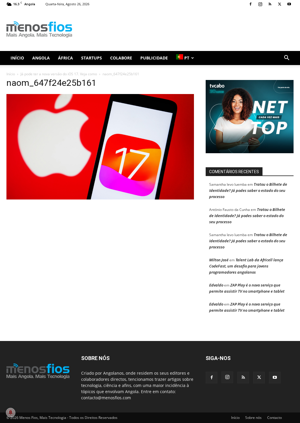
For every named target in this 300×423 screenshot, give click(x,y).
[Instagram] (260, 4)
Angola (41, 58)
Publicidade (154, 58)
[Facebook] (250, 4)
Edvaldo (216, 285)
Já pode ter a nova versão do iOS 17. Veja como (59, 73)
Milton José (219, 259)
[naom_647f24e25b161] (100, 197)
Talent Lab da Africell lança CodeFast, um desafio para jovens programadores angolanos (246, 266)
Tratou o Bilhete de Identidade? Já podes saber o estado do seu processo (248, 190)
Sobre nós (253, 417)
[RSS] (269, 4)
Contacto (274, 417)
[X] (279, 4)
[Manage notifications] (10, 412)
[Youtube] (289, 4)
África (65, 58)
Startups (91, 58)
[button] (286, 58)
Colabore (121, 58)
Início (17, 58)
